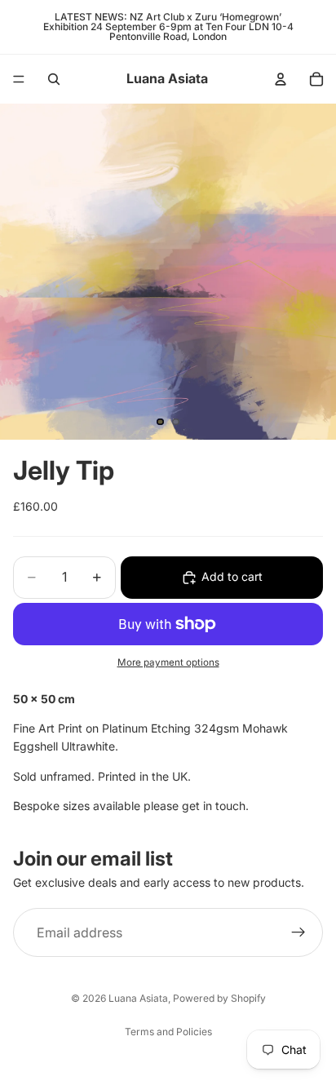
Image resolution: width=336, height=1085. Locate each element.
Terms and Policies (168, 1031)
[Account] (280, 79)
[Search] (54, 79)
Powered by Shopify (219, 998)
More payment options (168, 662)
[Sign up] (298, 932)
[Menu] (19, 79)
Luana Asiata (138, 998)
